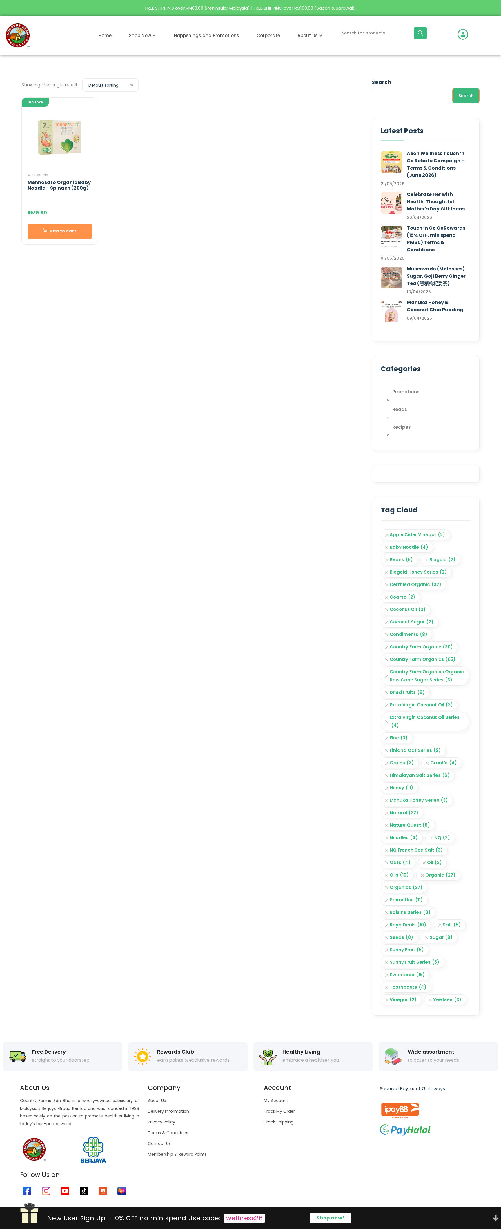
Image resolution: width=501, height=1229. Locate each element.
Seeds (401, 937)
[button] (60, 231)
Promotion (406, 900)
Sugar (441, 937)
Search (381, 82)
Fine (399, 738)
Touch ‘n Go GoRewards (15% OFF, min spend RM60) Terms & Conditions (436, 239)
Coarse (402, 597)
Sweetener (407, 975)
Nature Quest (410, 825)
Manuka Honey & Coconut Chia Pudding (435, 306)
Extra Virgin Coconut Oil (421, 705)
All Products (38, 174)
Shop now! (330, 1218)
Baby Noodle (409, 547)
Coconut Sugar (411, 622)
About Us (307, 35)
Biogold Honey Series (418, 572)
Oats (400, 862)
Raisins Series (410, 912)
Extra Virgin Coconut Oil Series (425, 721)
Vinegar (403, 1000)
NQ (442, 838)
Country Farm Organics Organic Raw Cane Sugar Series (427, 676)
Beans (401, 560)
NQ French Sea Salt (416, 850)
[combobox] (110, 85)
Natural (404, 813)
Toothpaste (408, 987)
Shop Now (140, 35)
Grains (402, 763)
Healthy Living (301, 1052)
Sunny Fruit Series (414, 962)
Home (105, 35)
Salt (452, 925)
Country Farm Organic (421, 647)
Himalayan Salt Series (420, 775)
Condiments (408, 634)
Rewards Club (175, 1052)
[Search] (420, 33)
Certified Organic (415, 584)
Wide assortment (431, 1052)
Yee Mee (447, 1000)
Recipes (401, 427)
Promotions (406, 391)
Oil (434, 862)
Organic (440, 875)
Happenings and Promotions (206, 35)
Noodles (404, 838)
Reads (399, 409)
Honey (401, 788)
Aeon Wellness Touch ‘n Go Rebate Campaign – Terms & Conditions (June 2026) (435, 164)
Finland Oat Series (415, 750)
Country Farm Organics (422, 659)
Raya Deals (408, 925)
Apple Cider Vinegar (417, 535)
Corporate (268, 35)
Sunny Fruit (407, 950)
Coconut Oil (408, 609)
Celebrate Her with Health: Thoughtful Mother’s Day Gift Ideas (436, 201)
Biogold (442, 560)
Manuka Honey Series (419, 800)
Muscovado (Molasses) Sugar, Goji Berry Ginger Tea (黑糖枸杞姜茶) (436, 276)
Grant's (443, 763)
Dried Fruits (407, 692)
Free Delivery (49, 1052)
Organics (406, 887)
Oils (399, 875)
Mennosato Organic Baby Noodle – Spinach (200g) (59, 185)
